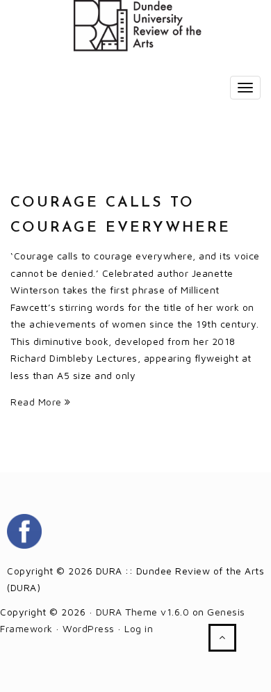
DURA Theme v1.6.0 (143, 612)
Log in (138, 628)
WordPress (89, 628)
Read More (37, 402)
